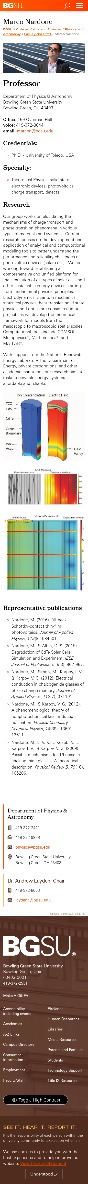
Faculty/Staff (14, 1080)
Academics (12, 1024)
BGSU (8, 29)
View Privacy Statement (43, 1163)
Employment (14, 1070)
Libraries (55, 1029)
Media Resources (62, 1039)
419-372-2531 (15, 983)
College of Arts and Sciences (38, 29)
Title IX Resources (63, 1080)
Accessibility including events (17, 1011)
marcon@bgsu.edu (35, 130)
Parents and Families (65, 1049)
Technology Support (65, 1070)
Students (55, 1060)
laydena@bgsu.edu (33, 900)
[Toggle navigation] (79, 5)
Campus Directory (18, 1044)
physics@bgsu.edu (32, 847)
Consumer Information (13, 1057)
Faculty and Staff (38, 34)
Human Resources (63, 1019)
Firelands (56, 1008)
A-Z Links (11, 1034)
